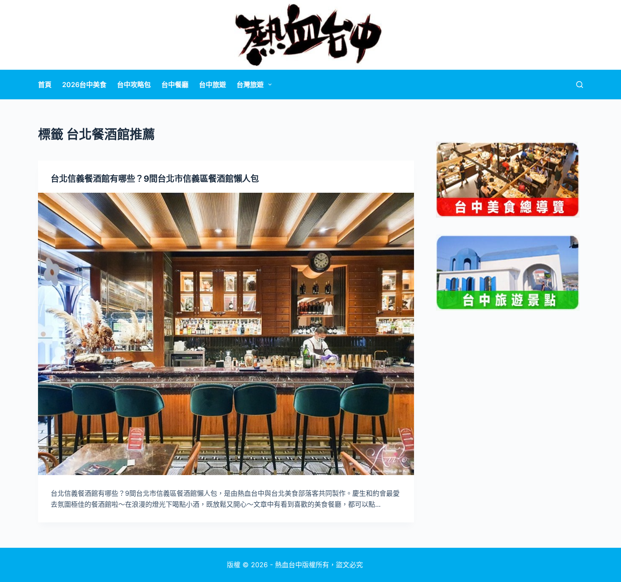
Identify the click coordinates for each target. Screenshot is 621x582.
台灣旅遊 (250, 84)
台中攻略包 (134, 84)
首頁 (45, 84)
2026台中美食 (84, 84)
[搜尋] (579, 84)
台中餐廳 (174, 84)
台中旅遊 (212, 84)
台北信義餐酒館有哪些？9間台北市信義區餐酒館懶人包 (155, 179)
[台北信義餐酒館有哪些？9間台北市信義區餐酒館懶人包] (226, 334)
